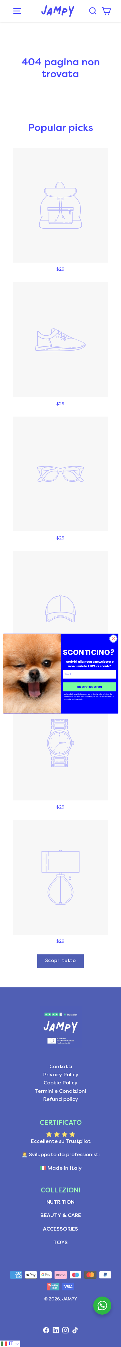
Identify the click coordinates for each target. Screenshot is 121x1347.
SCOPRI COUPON (89, 687)
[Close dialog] (113, 638)
